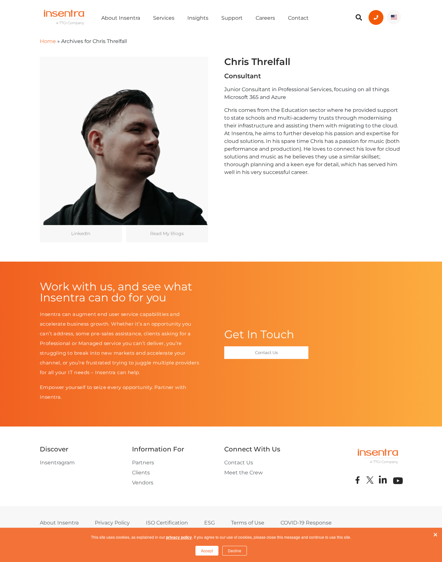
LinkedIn (80, 233)
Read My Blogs (167, 233)
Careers (265, 18)
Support (232, 18)
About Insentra (120, 18)
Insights (197, 18)
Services (163, 18)
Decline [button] (234, 550)
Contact (298, 18)
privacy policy (179, 537)
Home (48, 41)
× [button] (435, 533)
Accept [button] (207, 550)
